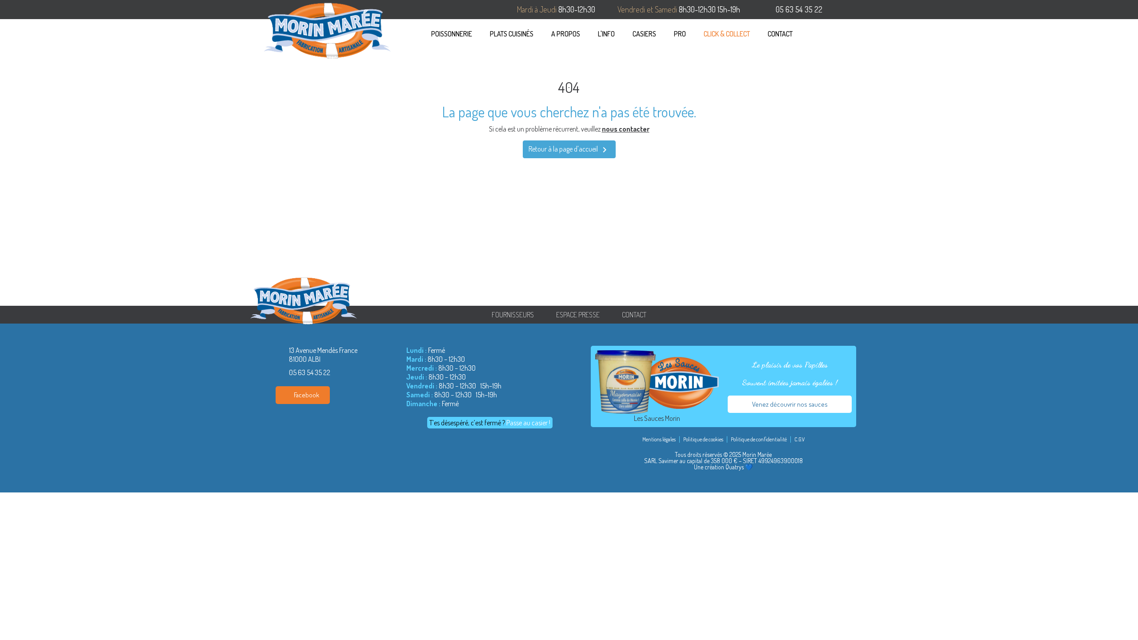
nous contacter (625, 128)
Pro (680, 33)
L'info (606, 33)
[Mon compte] (854, 34)
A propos (565, 33)
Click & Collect (727, 33)
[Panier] (838, 33)
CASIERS (644, 33)
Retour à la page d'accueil (569, 149)
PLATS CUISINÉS (511, 33)
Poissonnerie (451, 33)
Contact (780, 33)
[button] (817, 33)
